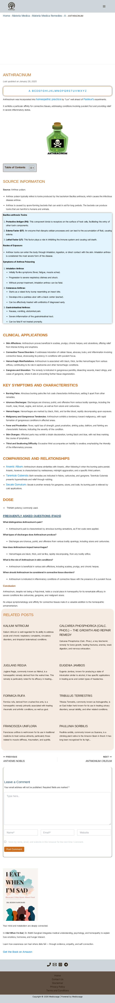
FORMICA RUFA (14, 695)
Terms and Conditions (57, 990)
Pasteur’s (88, 99)
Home (6, 15)
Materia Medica (21, 15)
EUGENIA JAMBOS (72, 665)
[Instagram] (60, 964)
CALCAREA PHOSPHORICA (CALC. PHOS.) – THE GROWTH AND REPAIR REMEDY (85, 630)
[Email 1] (55, 964)
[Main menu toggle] (104, 6)
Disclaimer (57, 983)
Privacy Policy (57, 986)
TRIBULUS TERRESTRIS (75, 695)
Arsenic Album (14, 466)
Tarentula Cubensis (17, 475)
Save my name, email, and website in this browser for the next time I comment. (46, 842)
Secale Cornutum (16, 484)
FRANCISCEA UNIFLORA (20, 726)
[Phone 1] (49, 964)
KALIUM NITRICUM (16, 625)
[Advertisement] (57, 40)
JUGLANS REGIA (14, 665)
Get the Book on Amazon (17, 951)
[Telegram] (66, 964)
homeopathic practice (48, 99)
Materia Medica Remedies (47, 15)
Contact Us (57, 979)
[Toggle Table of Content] (30, 167)
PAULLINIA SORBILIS (73, 726)
